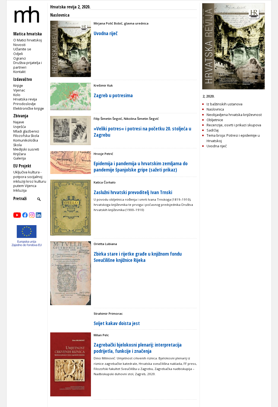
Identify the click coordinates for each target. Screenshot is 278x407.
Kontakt (19, 71)
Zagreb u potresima (113, 95)
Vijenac (19, 90)
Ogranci (19, 58)
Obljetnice (215, 119)
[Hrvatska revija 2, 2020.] (233, 88)
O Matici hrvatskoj (27, 40)
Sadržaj (213, 130)
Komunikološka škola (25, 142)
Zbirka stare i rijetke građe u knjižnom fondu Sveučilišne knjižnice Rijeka (138, 256)
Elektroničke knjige (28, 108)
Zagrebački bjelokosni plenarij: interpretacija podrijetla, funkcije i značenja (138, 347)
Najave (18, 122)
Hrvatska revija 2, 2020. (70, 7)
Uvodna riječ (106, 33)
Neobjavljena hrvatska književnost (234, 114)
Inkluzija (20, 190)
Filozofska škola (26, 135)
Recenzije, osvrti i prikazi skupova (234, 125)
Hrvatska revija (25, 99)
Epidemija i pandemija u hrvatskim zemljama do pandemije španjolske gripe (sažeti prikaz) (141, 166)
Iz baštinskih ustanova (224, 104)
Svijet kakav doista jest (117, 323)
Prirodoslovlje (24, 103)
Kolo (16, 94)
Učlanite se (22, 49)
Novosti (19, 44)
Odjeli (18, 53)
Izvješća (19, 126)
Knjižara (19, 153)
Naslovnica (215, 109)
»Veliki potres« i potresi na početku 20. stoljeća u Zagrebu (142, 131)
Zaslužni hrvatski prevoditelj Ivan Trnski (133, 192)
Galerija (19, 158)
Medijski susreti (26, 149)
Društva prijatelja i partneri (27, 65)
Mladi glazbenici (26, 131)
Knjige (18, 85)
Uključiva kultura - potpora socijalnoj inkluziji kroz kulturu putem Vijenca (29, 179)
